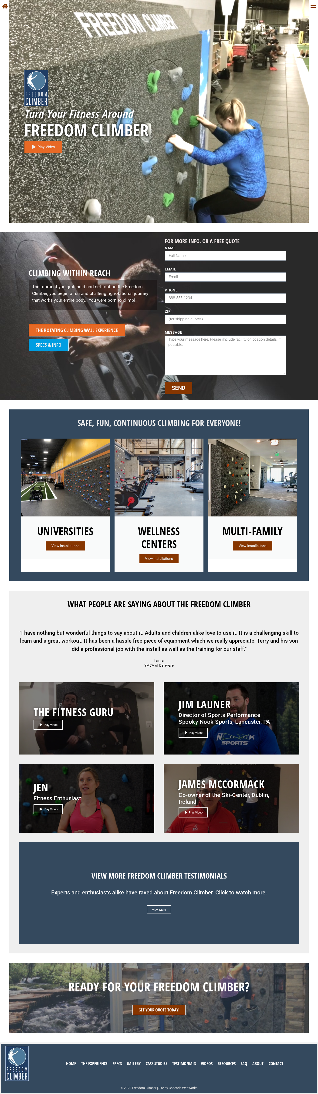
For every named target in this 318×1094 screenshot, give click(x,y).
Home (71, 1063)
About (258, 1063)
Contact (276, 1063)
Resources (227, 1063)
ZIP (168, 312)
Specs (117, 1063)
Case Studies (156, 1063)
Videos (207, 1063)
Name (170, 248)
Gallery (134, 1063)
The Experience (94, 1063)
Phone (171, 290)
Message (173, 333)
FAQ (244, 1063)
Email (170, 269)
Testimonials (184, 1063)
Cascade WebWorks (183, 1088)
